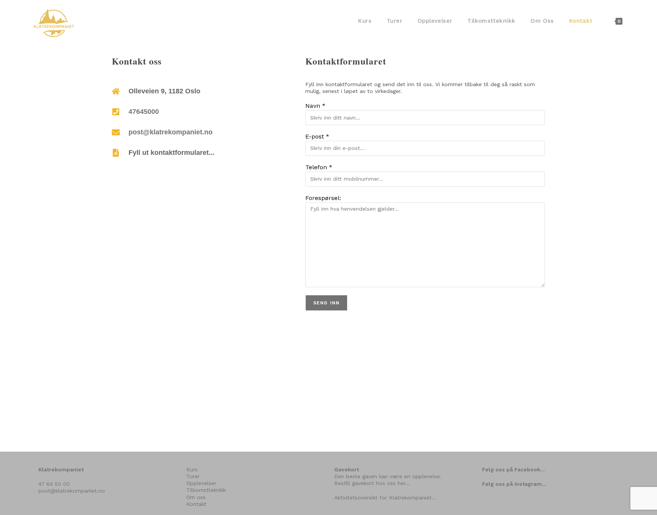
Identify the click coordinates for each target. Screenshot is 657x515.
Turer (193, 476)
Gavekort (346, 469)
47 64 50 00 (54, 484)
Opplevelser (201, 483)
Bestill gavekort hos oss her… (372, 483)
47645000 (144, 111)
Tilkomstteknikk (206, 490)
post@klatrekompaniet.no (171, 132)
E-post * (317, 136)
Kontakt (196, 504)
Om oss (196, 497)
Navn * (315, 105)
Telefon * (318, 167)
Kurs (192, 469)
